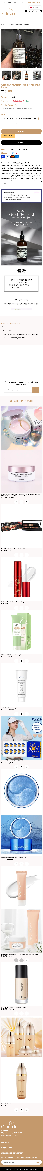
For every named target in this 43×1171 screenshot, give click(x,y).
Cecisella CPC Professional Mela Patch (12, 761)
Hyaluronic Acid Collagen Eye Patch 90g (13, 857)
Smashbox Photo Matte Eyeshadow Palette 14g (15, 549)
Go (35, 390)
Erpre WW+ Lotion (7, 1104)
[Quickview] (16, 502)
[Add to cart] (21, 502)
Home (3, 24)
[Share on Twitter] (13, 153)
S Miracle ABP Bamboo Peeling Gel (11, 655)
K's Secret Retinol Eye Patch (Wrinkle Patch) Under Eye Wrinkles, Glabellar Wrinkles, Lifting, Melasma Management (20, 494)
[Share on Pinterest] (16, 153)
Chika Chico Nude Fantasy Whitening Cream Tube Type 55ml (19, 954)
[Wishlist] (37, 11)
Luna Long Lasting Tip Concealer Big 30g (13, 1007)
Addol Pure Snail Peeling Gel (9, 708)
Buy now (21, 143)
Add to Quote (8, 136)
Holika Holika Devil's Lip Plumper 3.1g (12, 602)
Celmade (10, 327)
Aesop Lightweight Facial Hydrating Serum (20, 118)
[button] (35, 7)
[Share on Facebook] (9, 153)
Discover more (34, 2)
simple (9, 330)
